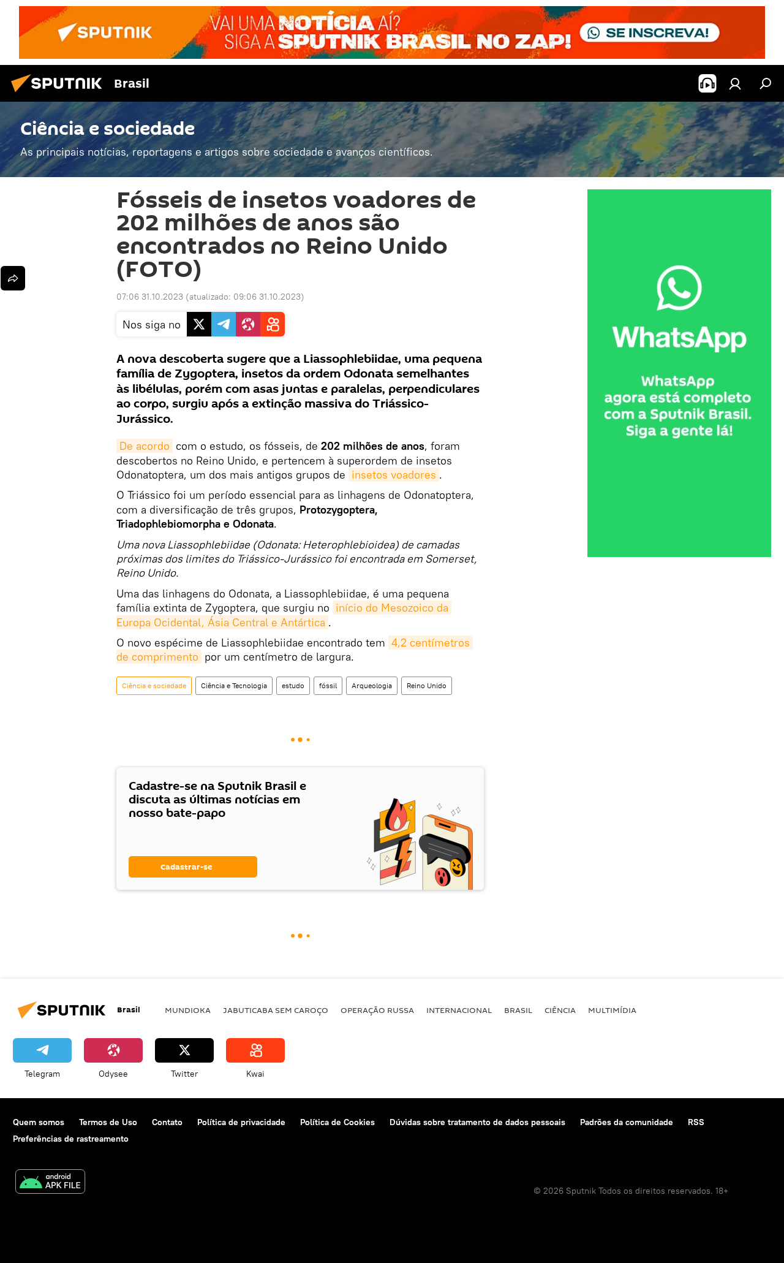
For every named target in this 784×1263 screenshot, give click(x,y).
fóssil (328, 685)
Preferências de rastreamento (71, 1138)
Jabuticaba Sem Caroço (275, 1009)
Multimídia (612, 1009)
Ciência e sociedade (154, 685)
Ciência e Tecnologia (234, 685)
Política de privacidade (241, 1122)
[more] (13, 278)
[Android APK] (50, 1183)
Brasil (518, 1009)
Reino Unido (427, 685)
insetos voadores (394, 475)
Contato (167, 1122)
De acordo (144, 446)
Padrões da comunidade (626, 1122)
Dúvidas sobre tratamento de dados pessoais (477, 1122)
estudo (293, 685)
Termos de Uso (108, 1122)
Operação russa (377, 1009)
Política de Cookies (337, 1122)
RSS (696, 1122)
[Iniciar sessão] (735, 83)
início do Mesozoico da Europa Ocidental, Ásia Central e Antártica (283, 615)
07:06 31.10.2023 (149, 296)
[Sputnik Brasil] (60, 93)
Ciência (560, 1009)
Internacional (459, 1009)
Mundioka (188, 1009)
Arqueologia (372, 685)
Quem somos (38, 1122)
